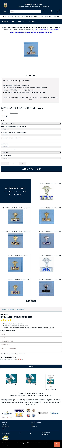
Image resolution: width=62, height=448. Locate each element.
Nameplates (47, 402)
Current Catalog (11, 384)
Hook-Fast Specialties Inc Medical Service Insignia (23, 16)
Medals (35, 400)
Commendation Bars (36, 402)
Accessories (55, 402)
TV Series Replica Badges (24, 400)
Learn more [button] (6, 445)
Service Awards (30, 404)
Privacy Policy (50, 327)
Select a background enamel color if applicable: (14, 126)
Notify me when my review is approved (13, 354)
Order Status (5, 426)
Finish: (3, 120)
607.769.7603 (7, 433)
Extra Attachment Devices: (8, 149)
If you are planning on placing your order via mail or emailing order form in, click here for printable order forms (31, 394)
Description (30, 75)
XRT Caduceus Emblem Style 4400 (49, 16)
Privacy (4, 424)
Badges (3, 400)
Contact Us (34, 426)
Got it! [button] (57, 444)
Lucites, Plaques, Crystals (9, 402)
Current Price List (51, 389)
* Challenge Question (8, 357)
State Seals (56, 400)
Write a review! (14, 113)
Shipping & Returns (36, 422)
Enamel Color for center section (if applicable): (14, 132)
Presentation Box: (6, 155)
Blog (3, 429)
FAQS (32, 424)
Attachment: (4, 144)
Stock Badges (11, 400)
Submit (31, 367)
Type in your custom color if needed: (11, 138)
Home (4, 16)
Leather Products (23, 402)
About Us (4, 422)
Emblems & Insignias (45, 400)
